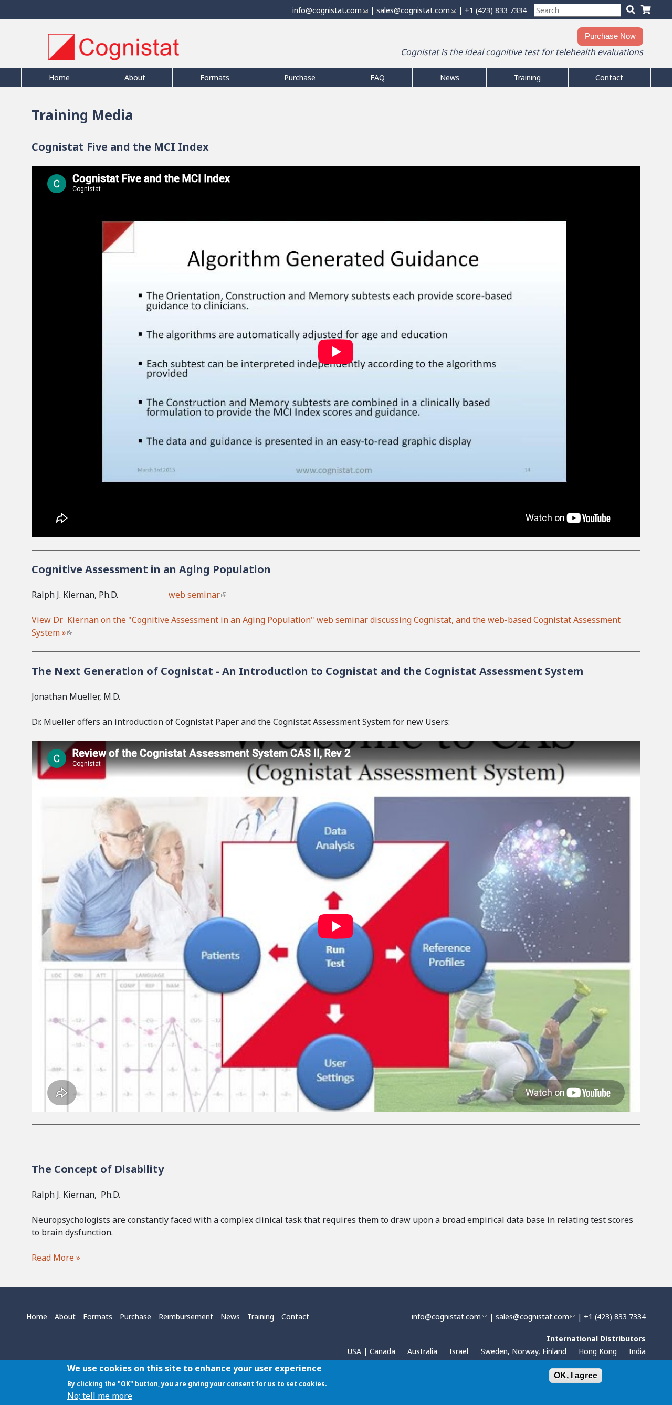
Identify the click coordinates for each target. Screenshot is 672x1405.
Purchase (300, 77)
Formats (214, 77)
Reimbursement (186, 1317)
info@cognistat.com (330, 10)
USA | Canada (371, 1351)
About (134, 77)
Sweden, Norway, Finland (523, 1351)
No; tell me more (99, 1395)
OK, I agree (575, 1375)
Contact (609, 77)
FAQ (377, 77)
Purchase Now (610, 35)
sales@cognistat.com (416, 10)
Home (59, 77)
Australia (422, 1351)
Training (527, 77)
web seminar (197, 594)
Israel (458, 1351)
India (637, 1351)
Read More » (57, 1257)
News (449, 77)
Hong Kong (598, 1351)
